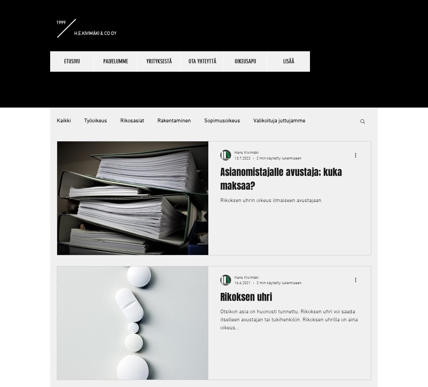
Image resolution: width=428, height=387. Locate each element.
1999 (61, 23)
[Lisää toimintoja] (358, 155)
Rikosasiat (132, 121)
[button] (362, 121)
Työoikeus (95, 121)
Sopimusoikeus (222, 121)
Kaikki (64, 121)
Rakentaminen (174, 121)
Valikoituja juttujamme (279, 121)
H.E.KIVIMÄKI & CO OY (95, 34)
